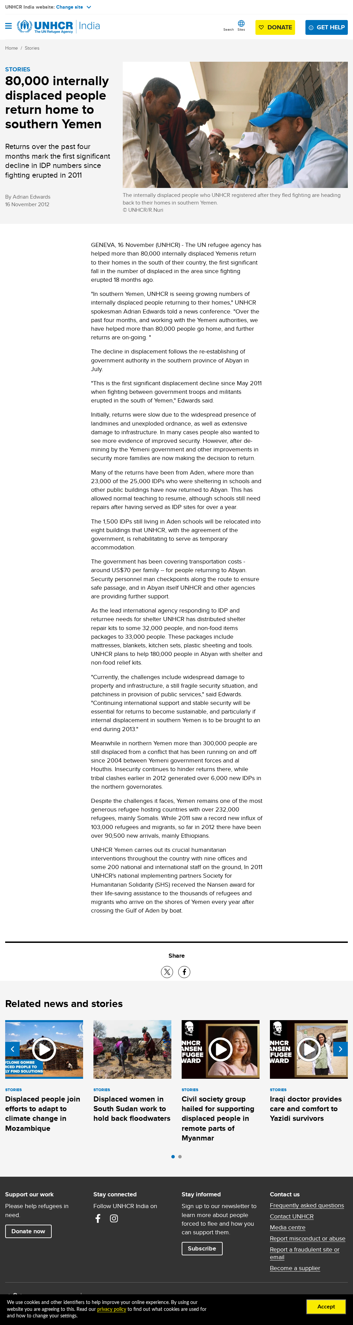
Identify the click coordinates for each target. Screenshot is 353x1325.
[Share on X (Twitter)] (167, 972)
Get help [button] (331, 27)
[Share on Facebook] (184, 972)
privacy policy (111, 1309)
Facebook (97, 1218)
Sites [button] (241, 29)
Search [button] (228, 29)
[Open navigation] (8, 26)
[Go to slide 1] (174, 1158)
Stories (32, 47)
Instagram (113, 1218)
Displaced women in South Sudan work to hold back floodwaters (131, 1108)
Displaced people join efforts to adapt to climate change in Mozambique (42, 1113)
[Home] (40, 27)
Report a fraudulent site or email (305, 1253)
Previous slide (12, 1049)
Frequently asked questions (307, 1205)
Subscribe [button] (202, 1248)
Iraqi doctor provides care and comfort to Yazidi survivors (306, 1108)
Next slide (340, 1049)
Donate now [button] (28, 1231)
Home (11, 47)
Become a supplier (295, 1268)
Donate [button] (280, 27)
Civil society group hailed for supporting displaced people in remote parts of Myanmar (218, 1118)
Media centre (287, 1227)
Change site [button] (69, 6)
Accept (326, 1306)
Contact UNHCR (292, 1216)
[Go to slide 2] (181, 1158)
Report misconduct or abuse (307, 1238)
